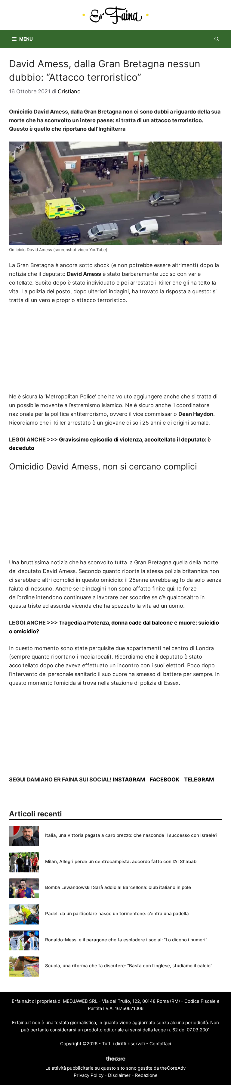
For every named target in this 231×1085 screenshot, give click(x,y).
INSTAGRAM (129, 779)
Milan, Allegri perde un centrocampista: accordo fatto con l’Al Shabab (120, 861)
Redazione (146, 1075)
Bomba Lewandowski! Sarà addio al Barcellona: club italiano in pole (118, 887)
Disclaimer (119, 1075)
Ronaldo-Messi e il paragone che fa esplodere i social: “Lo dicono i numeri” (126, 940)
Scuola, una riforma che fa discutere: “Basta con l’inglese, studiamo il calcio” (128, 965)
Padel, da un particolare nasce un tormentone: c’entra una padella (117, 913)
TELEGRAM (199, 779)
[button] (217, 39)
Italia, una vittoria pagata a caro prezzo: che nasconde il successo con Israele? (131, 835)
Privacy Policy (88, 1075)
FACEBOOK (164, 779)
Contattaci (160, 1043)
